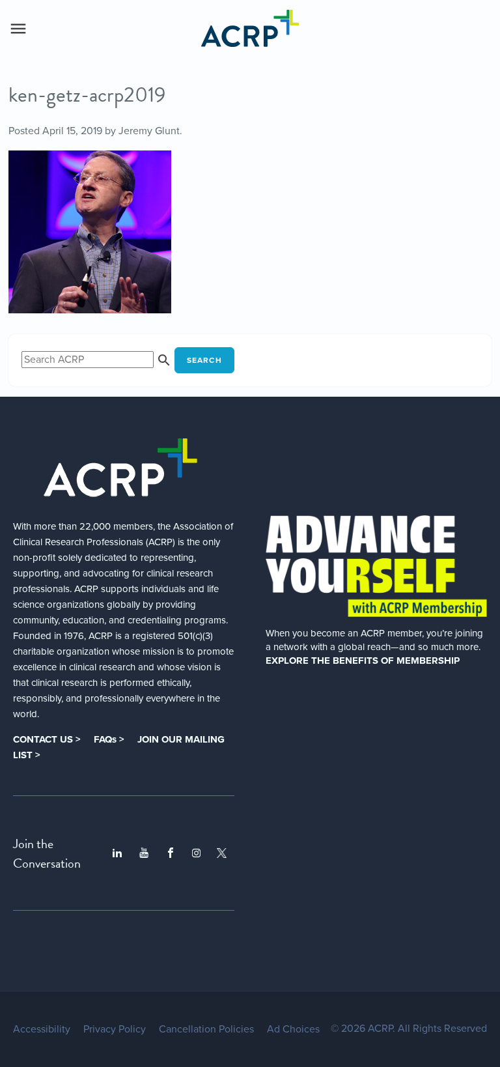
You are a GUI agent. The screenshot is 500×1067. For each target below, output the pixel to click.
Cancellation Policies (206, 1029)
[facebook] (170, 853)
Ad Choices (293, 1029)
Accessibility (41, 1029)
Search (204, 360)
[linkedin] (117, 853)
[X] (222, 853)
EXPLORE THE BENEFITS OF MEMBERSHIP (363, 660)
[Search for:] (97, 359)
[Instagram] (196, 853)
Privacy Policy (114, 1029)
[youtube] (144, 853)
